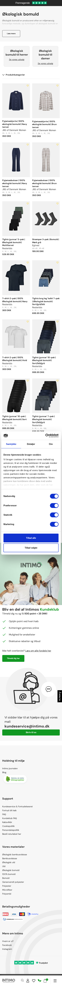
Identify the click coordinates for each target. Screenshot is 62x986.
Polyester (6, 886)
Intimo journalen (10, 768)
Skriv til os (31, 732)
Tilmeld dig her (13, 658)
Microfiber (7, 889)
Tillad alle (31, 538)
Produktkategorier (15, 74)
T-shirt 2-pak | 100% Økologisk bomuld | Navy (14, 300)
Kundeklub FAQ (9, 818)
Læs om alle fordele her (38, 650)
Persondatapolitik (10, 830)
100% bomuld (8, 874)
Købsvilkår (7, 822)
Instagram (7, 949)
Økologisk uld (8, 862)
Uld (3, 866)
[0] (45, 980)
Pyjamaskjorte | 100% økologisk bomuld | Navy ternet (14, 124)
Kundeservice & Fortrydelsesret (17, 806)
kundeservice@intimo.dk (27, 726)
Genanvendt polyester (13, 882)
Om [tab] (51, 444)
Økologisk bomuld (10, 870)
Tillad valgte (31, 547)
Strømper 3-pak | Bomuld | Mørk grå (45, 241)
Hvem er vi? (8, 941)
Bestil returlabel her (11, 834)
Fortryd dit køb (9, 810)
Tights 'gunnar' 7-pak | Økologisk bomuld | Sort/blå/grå (43, 419)
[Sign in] (28, 980)
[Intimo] (8, 981)
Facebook (7, 945)
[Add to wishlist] (28, 86)
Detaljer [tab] (31, 444)
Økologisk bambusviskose (14, 854)
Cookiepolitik (8, 826)
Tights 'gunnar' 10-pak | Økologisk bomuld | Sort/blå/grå (44, 360)
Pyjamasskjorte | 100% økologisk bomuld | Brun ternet (44, 124)
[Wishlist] (34, 980)
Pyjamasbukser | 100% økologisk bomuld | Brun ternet (44, 183)
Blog (4, 772)
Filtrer (60, 697)
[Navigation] (55, 980)
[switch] (54, 505)
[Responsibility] (39, 980)
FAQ (4, 814)
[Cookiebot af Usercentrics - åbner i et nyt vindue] (45, 436)
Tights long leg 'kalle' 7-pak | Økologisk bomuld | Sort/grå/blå (46, 301)
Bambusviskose (9, 858)
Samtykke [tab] (11, 444)
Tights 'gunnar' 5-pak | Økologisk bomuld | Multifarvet (13, 242)
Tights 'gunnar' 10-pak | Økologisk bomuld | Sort (14, 418)
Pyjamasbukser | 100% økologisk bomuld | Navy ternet (14, 183)
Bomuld (5, 878)
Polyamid (6, 893)
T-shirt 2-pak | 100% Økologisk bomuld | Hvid (14, 359)
